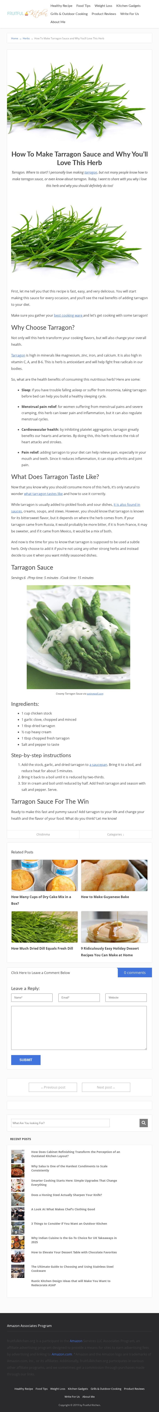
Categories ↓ (115, 834)
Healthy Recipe (61, 5)
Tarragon (18, 355)
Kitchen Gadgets (128, 5)
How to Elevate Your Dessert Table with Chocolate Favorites (74, 1252)
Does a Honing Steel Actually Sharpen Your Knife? (66, 1195)
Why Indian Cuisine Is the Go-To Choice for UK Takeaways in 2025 (74, 1240)
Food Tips (83, 5)
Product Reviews (104, 14)
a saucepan (98, 764)
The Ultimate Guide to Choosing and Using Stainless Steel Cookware (72, 1269)
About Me (58, 22)
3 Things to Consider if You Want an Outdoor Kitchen (69, 1224)
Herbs (26, 38)
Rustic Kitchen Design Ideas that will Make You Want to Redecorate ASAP (71, 1283)
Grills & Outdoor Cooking (69, 14)
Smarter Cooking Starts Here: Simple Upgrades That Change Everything (74, 1183)
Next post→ (106, 1087)
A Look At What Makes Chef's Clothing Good (63, 1209)
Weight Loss (103, 5)
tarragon (90, 172)
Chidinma (43, 834)
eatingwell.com (95, 693)
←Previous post (53, 1087)
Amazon (76, 1341)
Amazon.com (62, 1354)
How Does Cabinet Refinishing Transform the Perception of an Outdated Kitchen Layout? (75, 1154)
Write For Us (129, 14)
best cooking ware (68, 315)
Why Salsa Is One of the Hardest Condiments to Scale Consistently (69, 1168)
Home (16, 38)
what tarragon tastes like (43, 493)
